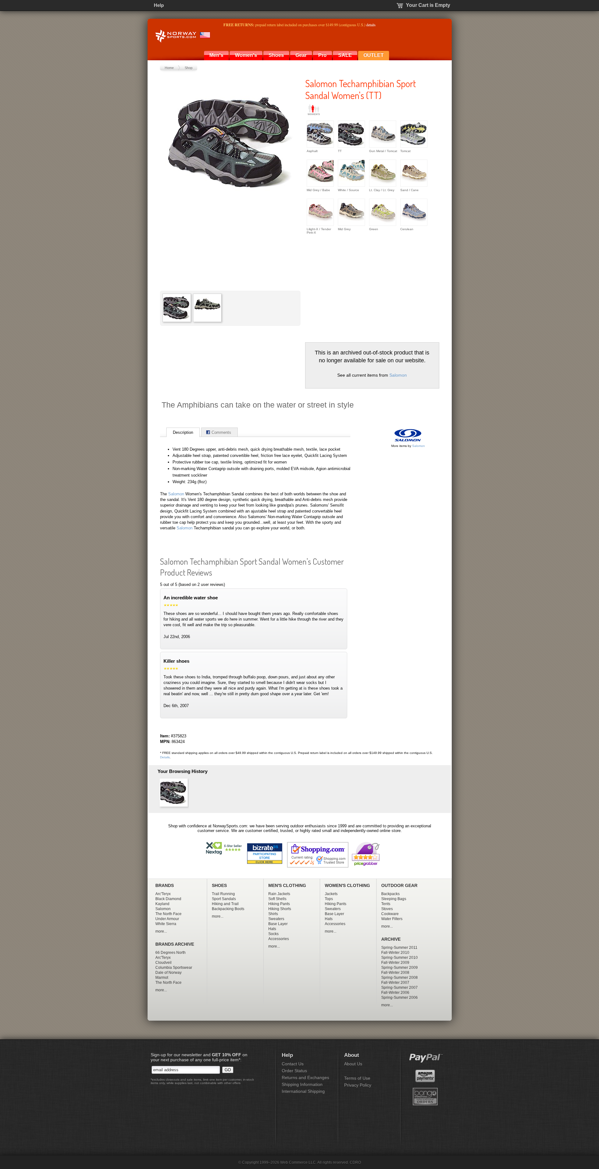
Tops (329, 899)
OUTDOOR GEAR (399, 885)
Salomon (398, 375)
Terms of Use (357, 1078)
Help (159, 5)
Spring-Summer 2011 (399, 947)
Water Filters (391, 919)
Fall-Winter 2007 (395, 982)
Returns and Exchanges (305, 1077)
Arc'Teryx (163, 894)
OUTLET (373, 55)
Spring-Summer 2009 (399, 967)
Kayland (162, 904)
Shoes (276, 55)
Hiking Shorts (279, 909)
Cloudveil (163, 962)
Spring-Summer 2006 (399, 997)
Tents (385, 904)
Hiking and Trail (225, 904)
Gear (301, 55)
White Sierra (165, 924)
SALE (345, 55)
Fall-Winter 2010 (395, 952)
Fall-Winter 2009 (395, 962)
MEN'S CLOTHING (287, 885)
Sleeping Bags (393, 899)
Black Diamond (168, 899)
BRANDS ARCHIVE (174, 944)
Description (183, 432)
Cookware (390, 914)
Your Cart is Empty (428, 5)
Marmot (161, 977)
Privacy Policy (357, 1084)
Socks (273, 934)
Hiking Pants (279, 904)
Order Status (294, 1070)
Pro (322, 55)
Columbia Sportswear (173, 967)
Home (169, 68)
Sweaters (276, 919)
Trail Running (223, 894)
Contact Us (293, 1063)
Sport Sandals (224, 899)
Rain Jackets (279, 894)
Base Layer (278, 924)
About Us (353, 1063)
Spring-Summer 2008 (399, 977)
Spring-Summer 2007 (399, 987)
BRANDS (164, 885)
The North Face (168, 914)
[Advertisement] (357, 286)
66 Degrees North (170, 952)
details (371, 24)
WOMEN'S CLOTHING (347, 885)
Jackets (331, 894)
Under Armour (167, 919)
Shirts (273, 914)
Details (165, 757)
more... (161, 931)
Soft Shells (277, 899)
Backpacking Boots (228, 909)
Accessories (278, 939)
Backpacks (390, 894)
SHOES (219, 885)
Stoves (387, 909)
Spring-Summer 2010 (399, 957)
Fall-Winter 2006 (395, 992)
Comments (221, 432)
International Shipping (303, 1091)
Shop (188, 68)
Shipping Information (302, 1084)
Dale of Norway (168, 972)
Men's (216, 55)
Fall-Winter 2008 (395, 972)
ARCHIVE (391, 939)
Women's (246, 55)
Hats (272, 929)
